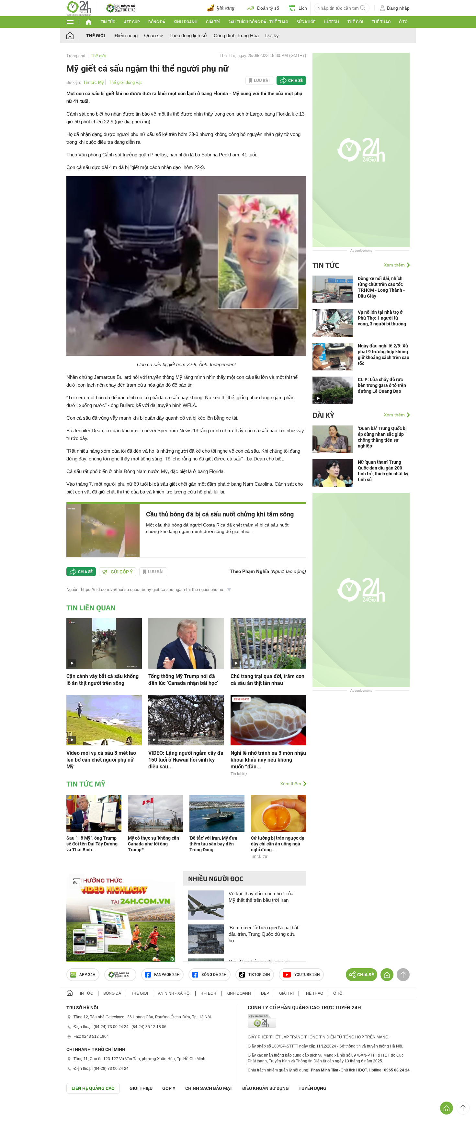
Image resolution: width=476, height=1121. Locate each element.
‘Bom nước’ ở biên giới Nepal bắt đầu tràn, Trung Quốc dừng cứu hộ (263, 934)
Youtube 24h (307, 974)
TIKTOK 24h (259, 974)
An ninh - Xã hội (174, 993)
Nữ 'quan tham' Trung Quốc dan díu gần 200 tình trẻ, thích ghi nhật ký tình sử (383, 470)
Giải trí (213, 22)
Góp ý (169, 1088)
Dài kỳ (272, 35)
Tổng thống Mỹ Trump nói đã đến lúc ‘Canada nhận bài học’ (183, 679)
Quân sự (153, 35)
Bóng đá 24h (214, 974)
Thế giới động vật (125, 82)
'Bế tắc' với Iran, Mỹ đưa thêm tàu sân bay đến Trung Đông (213, 843)
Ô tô (403, 22)
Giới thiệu (141, 1088)
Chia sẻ (295, 80)
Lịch (303, 8)
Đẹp (265, 993)
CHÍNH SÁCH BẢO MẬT (208, 1088)
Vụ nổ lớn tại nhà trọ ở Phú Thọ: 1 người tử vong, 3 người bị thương (382, 318)
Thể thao (381, 22)
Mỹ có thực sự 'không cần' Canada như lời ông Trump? (153, 843)
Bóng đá (156, 22)
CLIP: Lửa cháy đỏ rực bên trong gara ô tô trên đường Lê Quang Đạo (382, 385)
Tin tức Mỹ (93, 82)
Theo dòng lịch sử (188, 35)
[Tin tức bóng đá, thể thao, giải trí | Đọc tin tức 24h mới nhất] (78, 7)
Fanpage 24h (167, 974)
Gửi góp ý (122, 571)
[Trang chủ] (76, 35)
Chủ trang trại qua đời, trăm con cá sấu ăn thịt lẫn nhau (267, 679)
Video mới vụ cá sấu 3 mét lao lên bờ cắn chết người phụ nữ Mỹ (101, 760)
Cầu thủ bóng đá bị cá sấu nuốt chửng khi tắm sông (220, 514)
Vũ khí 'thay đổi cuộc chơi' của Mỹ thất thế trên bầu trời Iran (261, 897)
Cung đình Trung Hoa (236, 35)
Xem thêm (290, 783)
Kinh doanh (186, 22)
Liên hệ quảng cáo (93, 1088)
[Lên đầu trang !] (463, 1108)
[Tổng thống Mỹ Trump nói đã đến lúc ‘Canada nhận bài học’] (186, 643)
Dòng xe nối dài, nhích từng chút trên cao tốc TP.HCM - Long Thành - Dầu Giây (381, 287)
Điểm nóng (126, 35)
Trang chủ (75, 55)
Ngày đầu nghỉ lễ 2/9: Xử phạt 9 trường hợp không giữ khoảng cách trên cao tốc (383, 354)
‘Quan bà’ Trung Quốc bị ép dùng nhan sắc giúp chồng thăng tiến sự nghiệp (382, 437)
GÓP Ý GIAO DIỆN (19, 1110)
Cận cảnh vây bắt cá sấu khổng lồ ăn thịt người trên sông (102, 679)
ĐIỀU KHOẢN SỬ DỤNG (265, 1088)
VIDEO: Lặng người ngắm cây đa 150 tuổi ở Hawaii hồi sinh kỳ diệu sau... (185, 760)
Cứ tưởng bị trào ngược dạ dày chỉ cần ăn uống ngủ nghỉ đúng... (277, 843)
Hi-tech (331, 22)
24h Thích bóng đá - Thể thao (258, 22)
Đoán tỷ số (268, 8)
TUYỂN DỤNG (312, 1088)
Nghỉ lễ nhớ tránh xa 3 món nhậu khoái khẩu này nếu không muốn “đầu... (268, 760)
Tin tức (108, 22)
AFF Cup (132, 22)
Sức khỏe (306, 22)
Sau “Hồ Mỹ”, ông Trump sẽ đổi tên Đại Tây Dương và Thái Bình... (92, 843)
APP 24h (87, 974)
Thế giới (355, 22)
